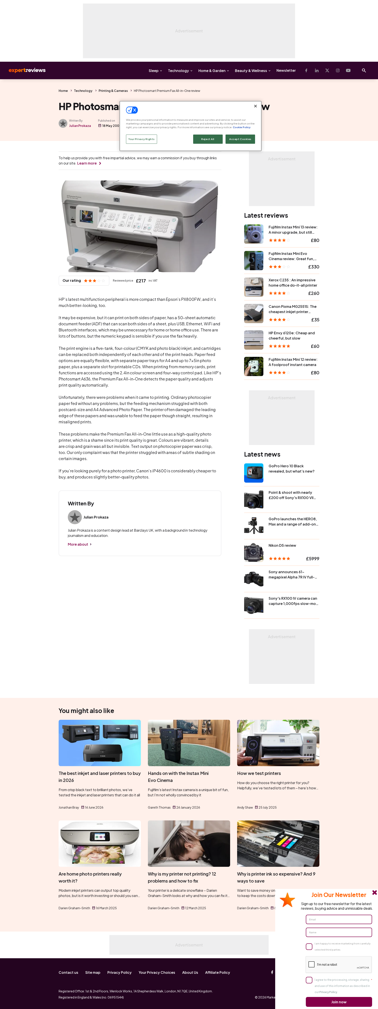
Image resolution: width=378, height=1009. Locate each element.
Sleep (154, 70)
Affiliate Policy (217, 972)
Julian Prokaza (80, 126)
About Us (190, 972)
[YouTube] (348, 70)
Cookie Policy (241, 127)
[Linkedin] (317, 70)
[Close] (255, 106)
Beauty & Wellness (251, 70)
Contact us (68, 972)
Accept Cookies (240, 139)
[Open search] (364, 70)
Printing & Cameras (113, 91)
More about (78, 544)
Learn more (87, 163)
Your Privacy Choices (157, 972)
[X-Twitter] (327, 70)
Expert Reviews (23, 70)
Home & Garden (212, 70)
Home (63, 91)
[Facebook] (306, 70)
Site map (92, 972)
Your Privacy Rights (141, 139)
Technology (178, 70)
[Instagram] (337, 70)
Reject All (207, 139)
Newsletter (286, 70)
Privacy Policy (119, 972)
